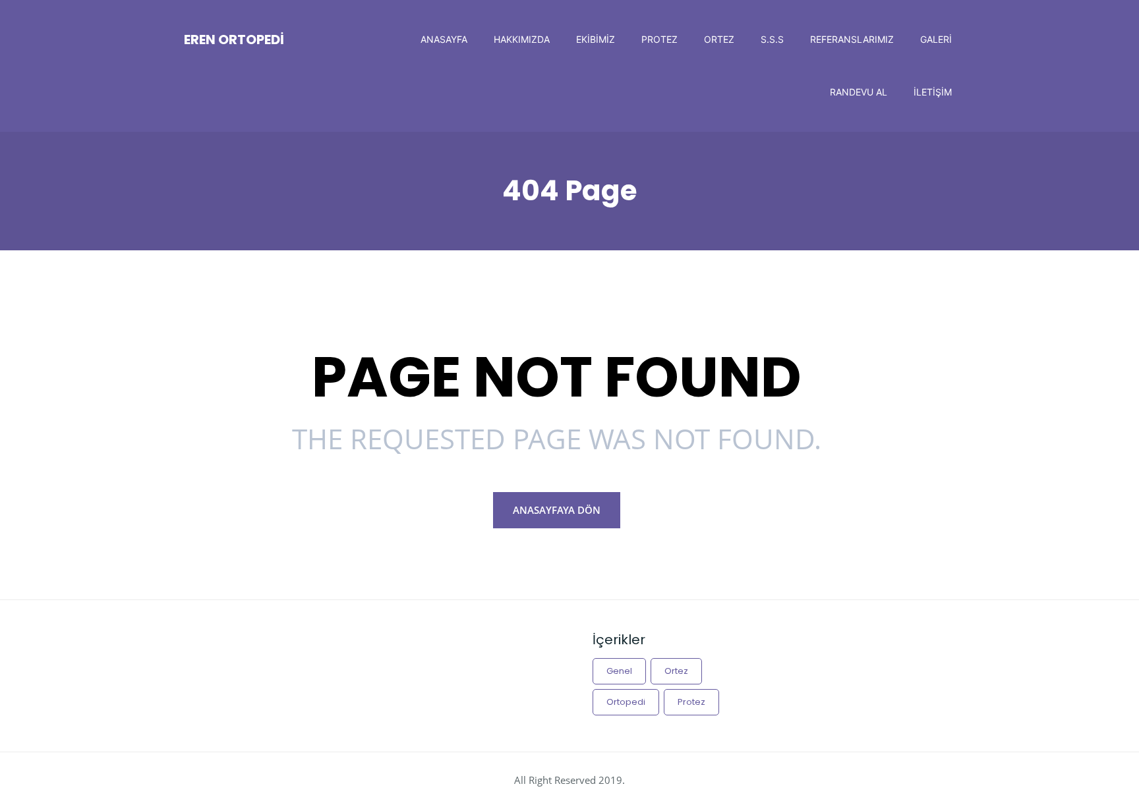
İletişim (933, 91)
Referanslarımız (852, 39)
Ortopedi (625, 702)
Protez (659, 39)
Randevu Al (858, 91)
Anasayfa (444, 39)
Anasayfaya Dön (556, 509)
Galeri (936, 39)
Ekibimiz (595, 39)
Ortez (719, 39)
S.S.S (772, 39)
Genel (619, 671)
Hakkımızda (522, 39)
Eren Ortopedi (234, 39)
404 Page (569, 190)
